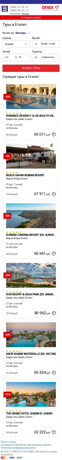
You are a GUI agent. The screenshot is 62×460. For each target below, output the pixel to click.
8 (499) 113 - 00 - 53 (19, 7)
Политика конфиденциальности (18, 447)
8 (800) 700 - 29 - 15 (19, 10)
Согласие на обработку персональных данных (26, 444)
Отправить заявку (31, 17)
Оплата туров (8, 442)
